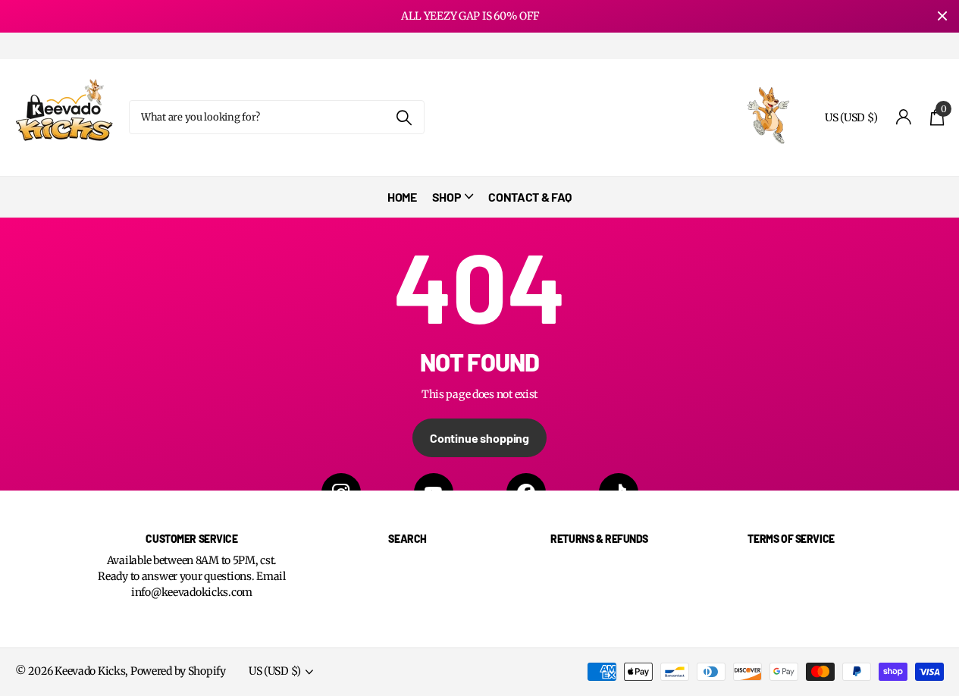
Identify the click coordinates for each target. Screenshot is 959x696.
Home (402, 197)
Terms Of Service (790, 538)
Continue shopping (479, 438)
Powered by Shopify (178, 671)
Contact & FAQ (530, 197)
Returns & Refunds (599, 538)
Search (407, 538)
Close (942, 16)
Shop (447, 197)
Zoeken (404, 117)
